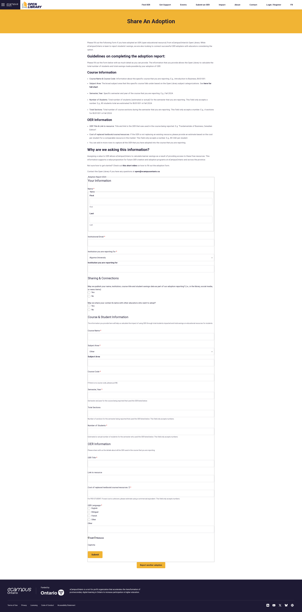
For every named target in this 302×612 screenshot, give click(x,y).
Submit (95, 554)
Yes (92, 292)
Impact (222, 5)
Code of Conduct (47, 605)
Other (93, 519)
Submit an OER (203, 5)
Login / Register (273, 5)
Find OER (146, 5)
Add (92, 538)
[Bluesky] (286, 605)
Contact (253, 5)
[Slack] (292, 605)
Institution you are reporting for (102, 251)
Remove (100, 538)
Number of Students (97, 425)
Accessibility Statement (66, 605)
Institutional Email (96, 237)
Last (92, 213)
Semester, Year (95, 389)
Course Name (94, 330)
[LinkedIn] (268, 605)
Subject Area (94, 345)
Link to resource (95, 472)
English (94, 508)
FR (291, 5)
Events (183, 5)
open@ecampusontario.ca (147, 171)
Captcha (91, 545)
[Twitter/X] (280, 605)
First (92, 195)
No (92, 296)
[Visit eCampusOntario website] (12, 5)
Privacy (24, 605)
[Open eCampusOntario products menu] (3, 5)
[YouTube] (274, 605)
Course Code (94, 371)
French (94, 516)
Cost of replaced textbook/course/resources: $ (109, 487)
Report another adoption (151, 565)
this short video (130, 165)
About (237, 5)
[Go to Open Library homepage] (32, 5)
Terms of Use (13, 605)
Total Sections (94, 407)
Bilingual (94, 512)
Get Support (165, 5)
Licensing (34, 605)
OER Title (92, 457)
